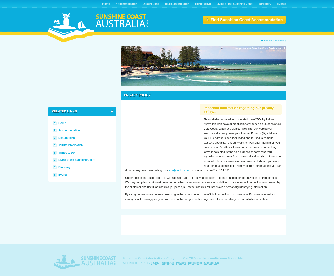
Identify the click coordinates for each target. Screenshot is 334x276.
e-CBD (155, 262)
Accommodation (69, 130)
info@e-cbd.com (179, 170)
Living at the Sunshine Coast (76, 160)
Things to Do (66, 152)
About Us (168, 262)
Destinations (66, 137)
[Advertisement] (160, 132)
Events (62, 174)
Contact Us (211, 262)
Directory (64, 167)
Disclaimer (195, 262)
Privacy (181, 262)
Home (264, 40)
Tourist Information (70, 145)
